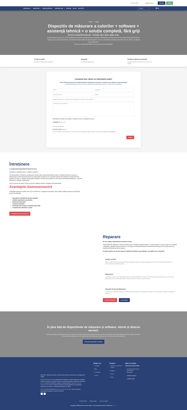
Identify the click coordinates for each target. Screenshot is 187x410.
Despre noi (59, 8)
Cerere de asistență (110, 300)
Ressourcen (47, 8)
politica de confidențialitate (109, 131)
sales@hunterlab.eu (149, 3)
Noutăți (81, 8)
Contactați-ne (124, 300)
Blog (75, 8)
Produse (26, 8)
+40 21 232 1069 (134, 3)
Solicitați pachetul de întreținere (20, 213)
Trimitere (130, 137)
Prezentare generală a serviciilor (93, 341)
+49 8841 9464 (131, 378)
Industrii (36, 8)
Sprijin (169, 3)
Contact (161, 3)
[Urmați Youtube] (42, 394)
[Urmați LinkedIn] (44, 394)
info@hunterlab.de (131, 375)
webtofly (114, 405)
